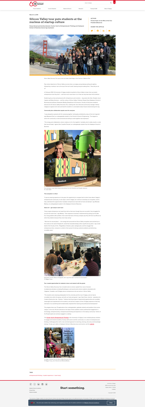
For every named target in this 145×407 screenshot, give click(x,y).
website (92, 324)
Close (110, 403)
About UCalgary (108, 8)
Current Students (52, 8)
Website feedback (33, 392)
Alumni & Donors (67, 8)
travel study (58, 375)
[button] (93, 30)
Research (81, 8)
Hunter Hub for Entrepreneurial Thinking (57, 317)
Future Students (37, 8)
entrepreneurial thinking (35, 375)
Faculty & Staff (93, 8)
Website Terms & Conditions (91, 403)
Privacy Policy (32, 390)
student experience (48, 375)
